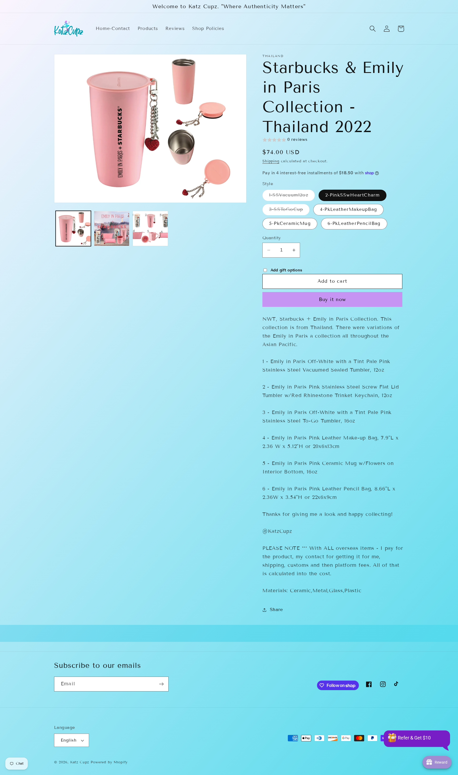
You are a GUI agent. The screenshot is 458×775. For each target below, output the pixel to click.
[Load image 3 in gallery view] (150, 228)
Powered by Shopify (109, 762)
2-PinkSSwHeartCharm (352, 195)
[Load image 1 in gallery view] (73, 228)
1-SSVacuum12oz (292, 196)
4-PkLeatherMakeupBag (348, 209)
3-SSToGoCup (289, 210)
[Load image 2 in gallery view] (111, 228)
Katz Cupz (79, 762)
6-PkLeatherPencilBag (354, 223)
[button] (373, 29)
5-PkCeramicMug (290, 223)
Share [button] (276, 609)
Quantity (271, 237)
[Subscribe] (161, 684)
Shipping (270, 161)
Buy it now (332, 299)
